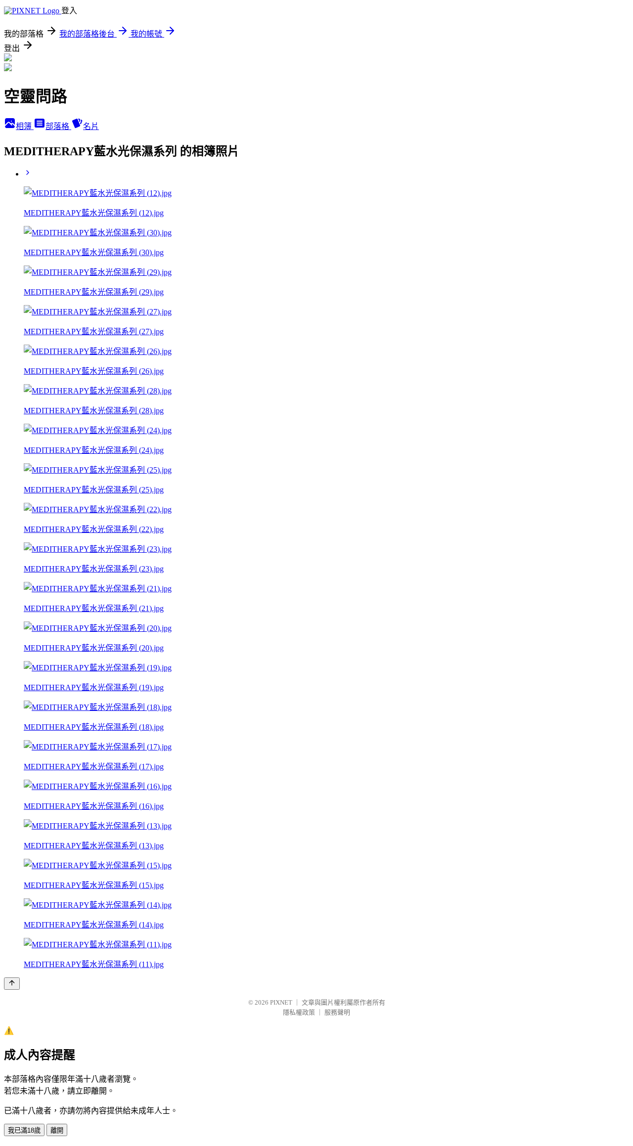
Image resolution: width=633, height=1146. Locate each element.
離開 (56, 1130)
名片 (91, 126)
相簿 (25, 126)
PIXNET (281, 1002)
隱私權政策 (299, 1012)
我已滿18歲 (24, 1130)
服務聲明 (337, 1012)
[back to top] (12, 983)
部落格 (58, 126)
